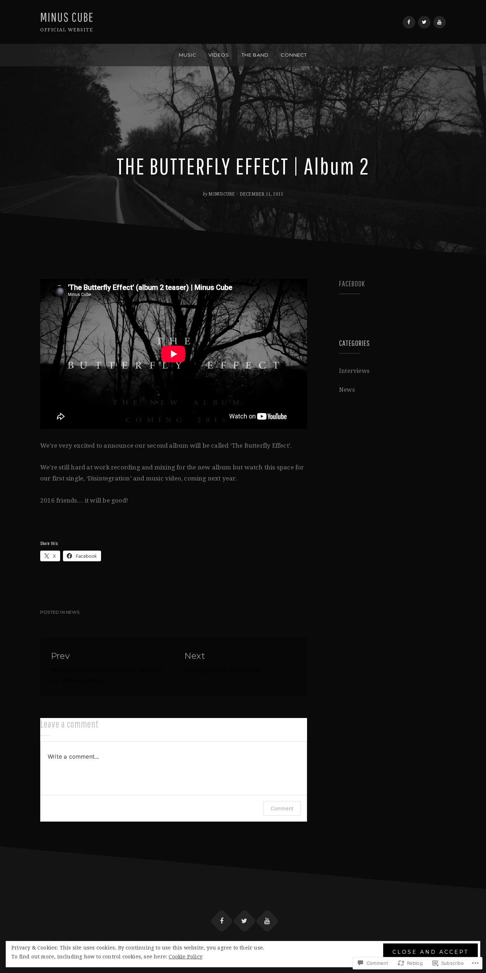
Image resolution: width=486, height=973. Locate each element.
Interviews (354, 371)
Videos (218, 55)
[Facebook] (409, 22)
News (72, 612)
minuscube (221, 194)
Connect (294, 55)
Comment (282, 808)
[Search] (443, 55)
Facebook (352, 283)
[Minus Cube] (42, 55)
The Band (255, 55)
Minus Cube (67, 17)
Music (187, 55)
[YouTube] (439, 22)
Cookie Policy (185, 956)
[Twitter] (424, 22)
